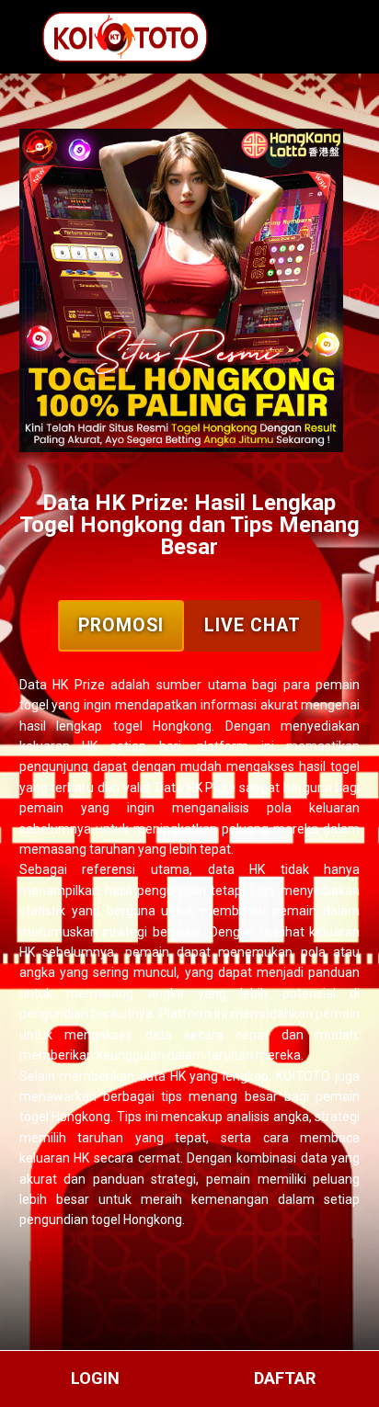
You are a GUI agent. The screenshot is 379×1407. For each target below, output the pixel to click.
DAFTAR (285, 1378)
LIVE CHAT (252, 625)
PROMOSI (121, 625)
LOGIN (95, 1378)
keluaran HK (54, 1158)
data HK (237, 869)
